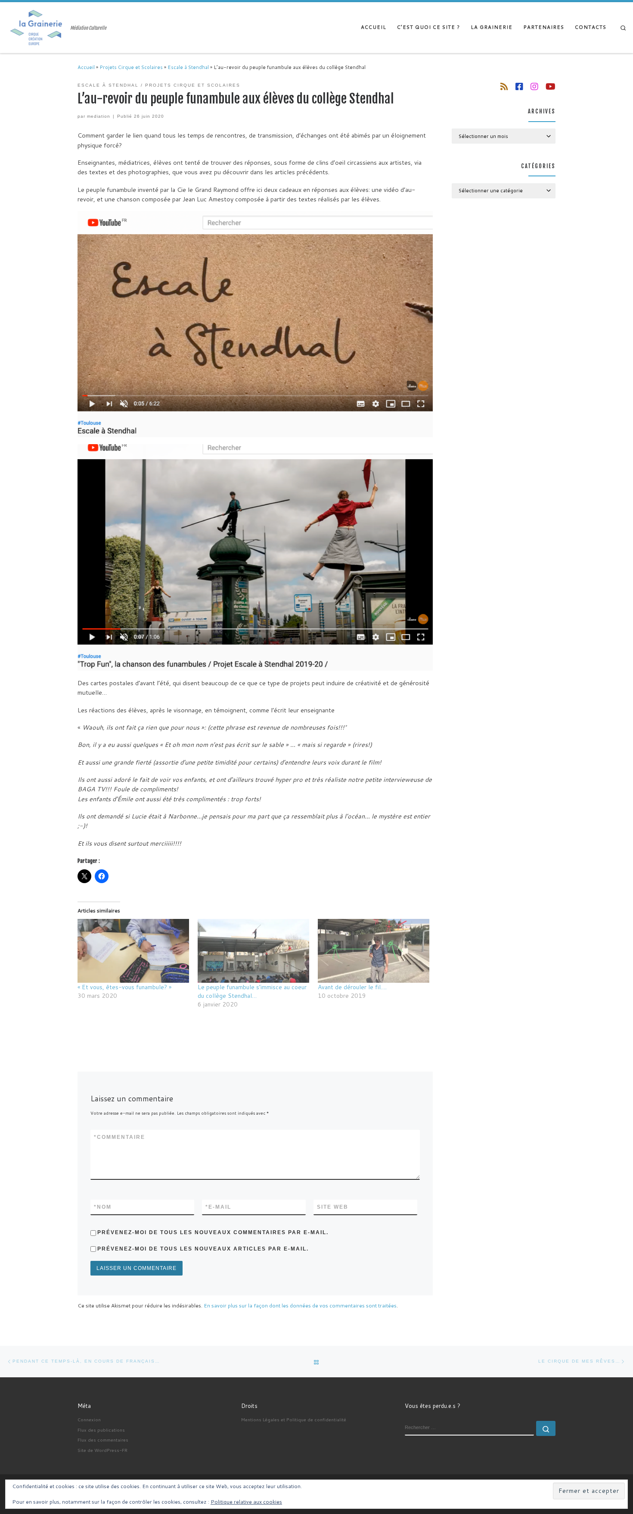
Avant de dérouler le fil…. (352, 987)
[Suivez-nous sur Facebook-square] (519, 86)
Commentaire (119, 1137)
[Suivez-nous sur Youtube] (550, 86)
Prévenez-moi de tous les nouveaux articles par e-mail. (203, 1249)
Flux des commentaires (103, 1439)
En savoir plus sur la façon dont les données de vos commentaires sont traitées (300, 1305)
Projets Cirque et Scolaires (131, 67)
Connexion (89, 1419)
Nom (103, 1207)
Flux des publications (101, 1429)
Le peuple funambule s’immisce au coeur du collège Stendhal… (252, 991)
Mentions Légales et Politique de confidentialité (293, 1419)
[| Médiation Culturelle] (36, 27)
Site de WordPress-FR (102, 1450)
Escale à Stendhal (188, 67)
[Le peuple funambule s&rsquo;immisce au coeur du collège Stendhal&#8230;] (253, 951)
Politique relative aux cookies (246, 1501)
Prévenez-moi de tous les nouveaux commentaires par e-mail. (213, 1232)
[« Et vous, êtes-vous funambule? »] (133, 951)
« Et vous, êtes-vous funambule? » (124, 987)
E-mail (218, 1207)
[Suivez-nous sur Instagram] (534, 86)
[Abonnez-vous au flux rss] (504, 86)
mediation (98, 116)
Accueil (86, 67)
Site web (332, 1207)
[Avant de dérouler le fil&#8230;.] (373, 951)
